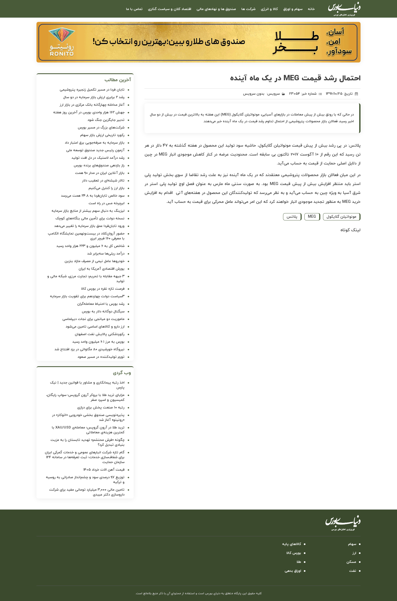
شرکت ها (248, 9)
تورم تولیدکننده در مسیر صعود (101, 357)
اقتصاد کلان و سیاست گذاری (169, 9)
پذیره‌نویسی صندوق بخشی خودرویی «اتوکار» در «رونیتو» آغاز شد (88, 417)
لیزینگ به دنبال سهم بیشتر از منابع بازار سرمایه (88, 211)
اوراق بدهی (293, 571)
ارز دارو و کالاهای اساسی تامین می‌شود (95, 326)
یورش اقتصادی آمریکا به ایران (102, 268)
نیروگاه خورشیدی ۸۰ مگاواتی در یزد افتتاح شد (90, 349)
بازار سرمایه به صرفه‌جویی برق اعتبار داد (95, 142)
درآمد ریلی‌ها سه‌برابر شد (106, 253)
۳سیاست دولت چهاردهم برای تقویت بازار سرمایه (87, 296)
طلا (299, 562)
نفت (352, 571)
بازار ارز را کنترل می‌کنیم (107, 188)
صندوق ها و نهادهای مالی (216, 9)
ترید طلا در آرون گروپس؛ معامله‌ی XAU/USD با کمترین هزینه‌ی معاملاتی (88, 430)
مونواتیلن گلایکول (341, 216)
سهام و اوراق (292, 9)
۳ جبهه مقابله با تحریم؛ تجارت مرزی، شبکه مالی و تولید (86, 279)
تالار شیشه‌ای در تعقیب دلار (103, 180)
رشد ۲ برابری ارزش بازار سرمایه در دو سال (94, 97)
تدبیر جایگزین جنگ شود (106, 120)
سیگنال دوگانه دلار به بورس (103, 311)
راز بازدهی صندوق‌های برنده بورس (99, 165)
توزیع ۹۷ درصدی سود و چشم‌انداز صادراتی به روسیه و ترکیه (85, 480)
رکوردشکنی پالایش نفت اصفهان (100, 334)
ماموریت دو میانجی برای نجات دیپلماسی (93, 319)
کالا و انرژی (269, 9)
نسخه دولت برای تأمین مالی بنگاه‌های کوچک (90, 218)
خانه (311, 9)
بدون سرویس (253, 93)
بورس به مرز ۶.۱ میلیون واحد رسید (98, 341)
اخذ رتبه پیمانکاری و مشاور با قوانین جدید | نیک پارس (87, 385)
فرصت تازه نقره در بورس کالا (103, 288)
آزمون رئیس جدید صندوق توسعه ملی (95, 150)
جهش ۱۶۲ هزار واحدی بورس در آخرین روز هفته (89, 112)
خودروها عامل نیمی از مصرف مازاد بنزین (95, 261)
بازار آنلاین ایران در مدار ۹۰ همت (100, 173)
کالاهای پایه (291, 544)
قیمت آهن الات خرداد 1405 (104, 469)
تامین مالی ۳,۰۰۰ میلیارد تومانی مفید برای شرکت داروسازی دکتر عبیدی (87, 492)
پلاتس (292, 216)
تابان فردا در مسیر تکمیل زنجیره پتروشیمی (92, 89)
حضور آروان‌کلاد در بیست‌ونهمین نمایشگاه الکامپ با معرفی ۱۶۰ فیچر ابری (86, 236)
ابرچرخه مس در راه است (107, 203)
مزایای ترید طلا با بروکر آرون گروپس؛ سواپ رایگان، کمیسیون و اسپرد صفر (85, 397)
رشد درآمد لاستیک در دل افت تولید (98, 158)
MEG (312, 216)
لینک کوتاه (351, 230)
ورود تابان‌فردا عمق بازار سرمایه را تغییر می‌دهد (89, 226)
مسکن (351, 562)
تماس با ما (134, 9)
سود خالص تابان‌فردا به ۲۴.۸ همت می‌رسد (93, 195)
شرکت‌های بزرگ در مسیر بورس (101, 127)
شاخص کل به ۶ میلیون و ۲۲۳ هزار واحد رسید (90, 246)
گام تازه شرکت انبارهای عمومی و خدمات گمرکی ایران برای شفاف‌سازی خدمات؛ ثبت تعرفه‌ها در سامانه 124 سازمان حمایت (85, 457)
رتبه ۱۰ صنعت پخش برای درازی (101, 407)
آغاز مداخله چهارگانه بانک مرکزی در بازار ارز (92, 105)
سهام (352, 544)
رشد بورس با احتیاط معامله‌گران (101, 304)
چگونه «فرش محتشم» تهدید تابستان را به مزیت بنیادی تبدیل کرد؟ (88, 442)
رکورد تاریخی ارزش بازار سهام (102, 135)
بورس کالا (293, 553)
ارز (354, 553)
